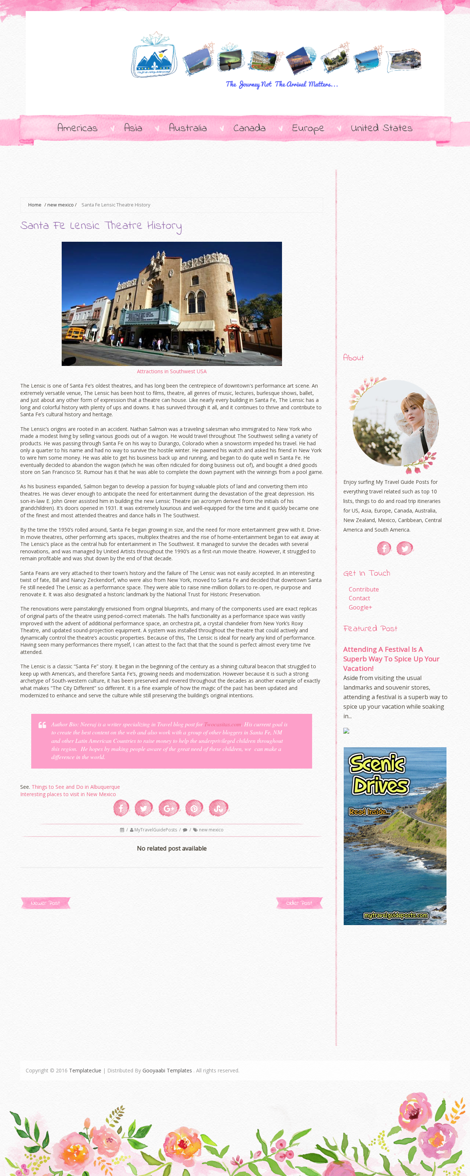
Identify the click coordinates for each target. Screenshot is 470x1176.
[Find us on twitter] (405, 548)
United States (382, 129)
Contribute (364, 589)
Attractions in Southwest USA (172, 371)
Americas (77, 129)
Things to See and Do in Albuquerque (76, 786)
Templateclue (85, 1070)
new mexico (60, 205)
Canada (250, 129)
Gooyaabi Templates (167, 1070)
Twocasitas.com (222, 724)
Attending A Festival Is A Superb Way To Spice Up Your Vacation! (391, 658)
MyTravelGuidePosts (156, 830)
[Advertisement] (154, 178)
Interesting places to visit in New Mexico (68, 794)
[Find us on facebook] (384, 548)
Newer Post (45, 903)
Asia (133, 129)
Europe (308, 129)
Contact (359, 598)
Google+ (360, 607)
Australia (188, 129)
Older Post (299, 903)
